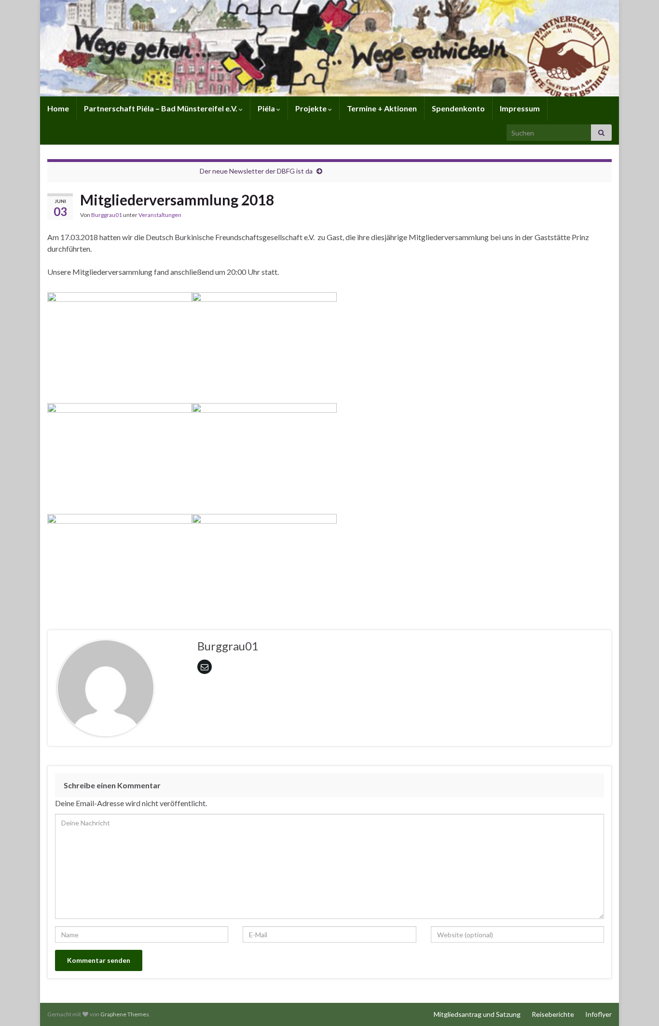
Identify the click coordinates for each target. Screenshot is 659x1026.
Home (58, 108)
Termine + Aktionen (382, 108)
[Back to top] (637, 1004)
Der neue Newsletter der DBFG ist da (256, 171)
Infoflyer (598, 1014)
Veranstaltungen (159, 214)
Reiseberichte (553, 1014)
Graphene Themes (124, 1014)
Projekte (311, 108)
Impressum (520, 108)
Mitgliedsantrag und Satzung (477, 1014)
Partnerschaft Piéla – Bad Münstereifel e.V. (161, 108)
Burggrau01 (106, 214)
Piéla (267, 108)
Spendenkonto (458, 108)
